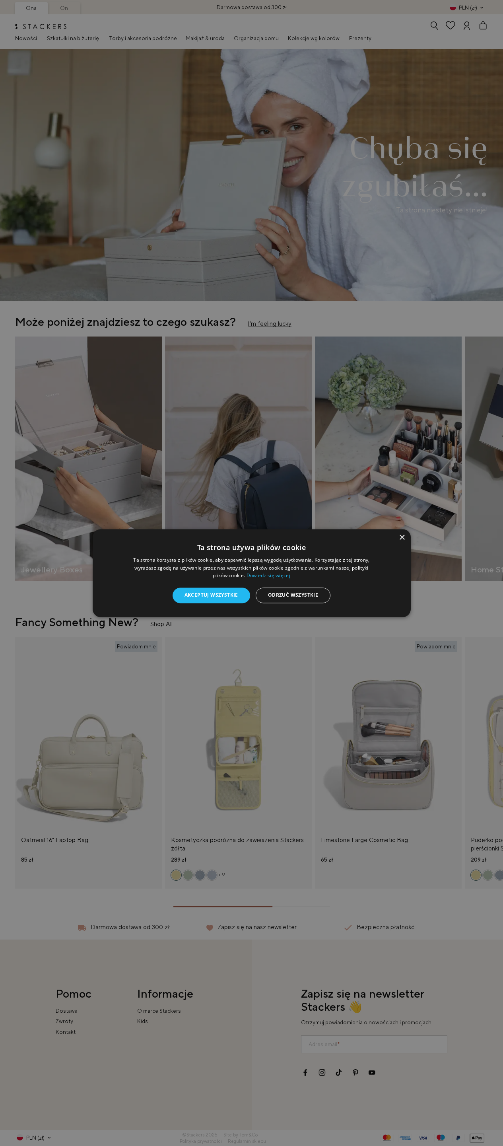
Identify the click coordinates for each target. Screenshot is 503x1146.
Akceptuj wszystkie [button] (211, 595)
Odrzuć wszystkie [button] (293, 595)
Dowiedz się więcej (268, 575)
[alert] (251, 573)
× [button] (402, 538)
